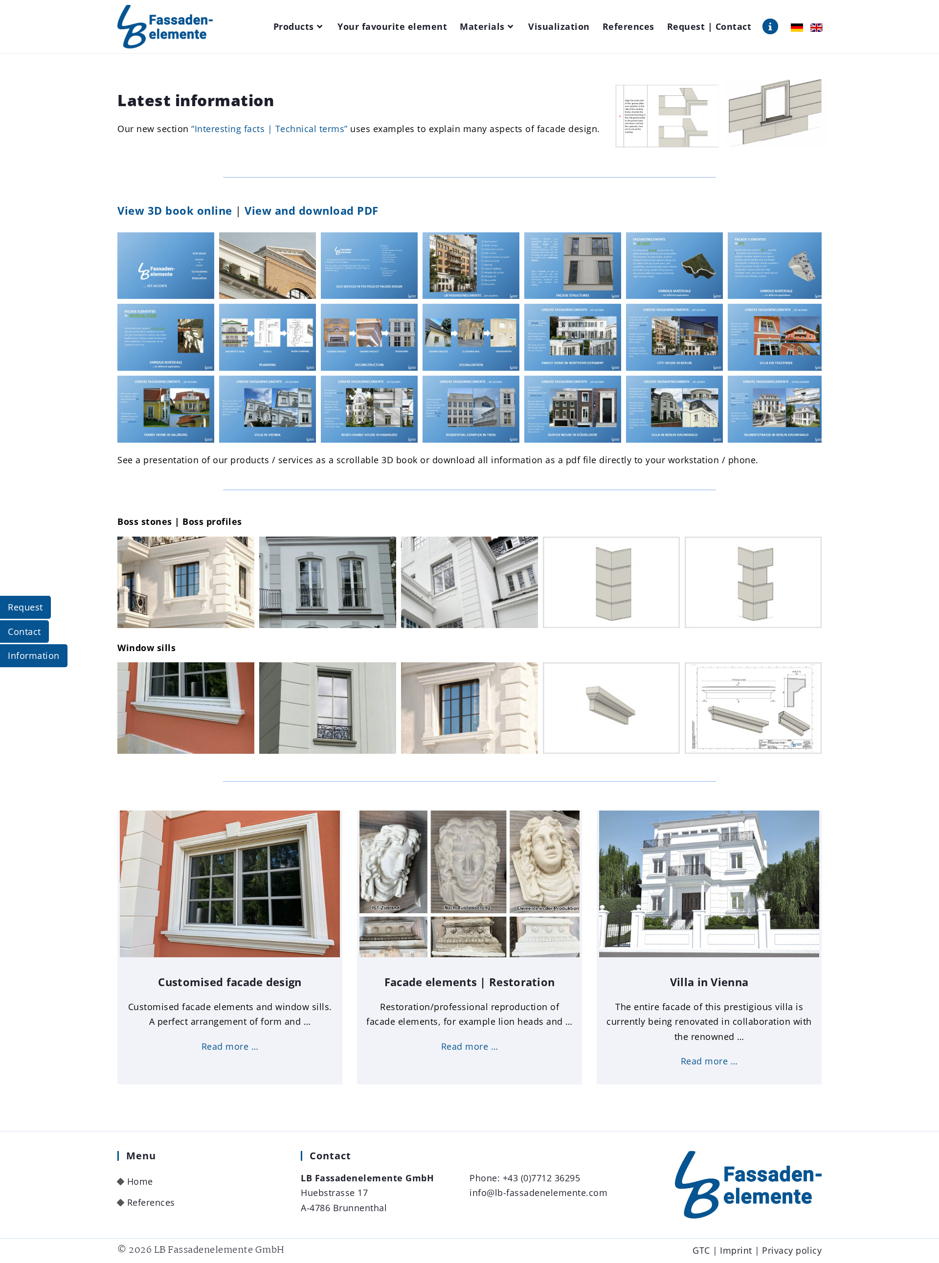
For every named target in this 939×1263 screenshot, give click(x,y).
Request (25, 607)
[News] (770, 26)
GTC (701, 1250)
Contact (24, 631)
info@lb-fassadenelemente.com (538, 1192)
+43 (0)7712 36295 (542, 1178)
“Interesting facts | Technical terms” (269, 129)
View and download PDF (312, 210)
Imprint (736, 1250)
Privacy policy (792, 1250)
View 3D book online (174, 210)
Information (34, 655)
